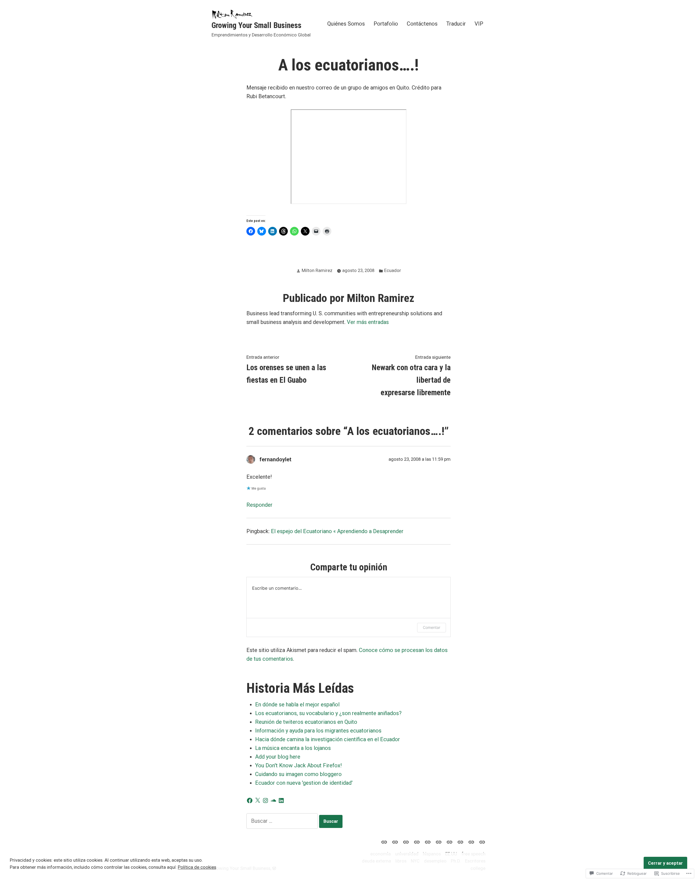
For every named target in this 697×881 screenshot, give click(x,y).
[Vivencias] (471, 841)
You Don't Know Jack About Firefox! (298, 765)
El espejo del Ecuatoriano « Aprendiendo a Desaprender (337, 531)
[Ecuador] (416, 841)
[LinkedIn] (281, 800)
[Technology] (427, 841)
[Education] (385, 841)
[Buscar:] (282, 821)
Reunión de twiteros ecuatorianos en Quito (306, 722)
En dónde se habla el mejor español (297, 704)
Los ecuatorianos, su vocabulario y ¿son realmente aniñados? (328, 713)
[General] (481, 841)
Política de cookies (197, 867)
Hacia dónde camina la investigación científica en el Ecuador (327, 739)
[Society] (395, 841)
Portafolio (386, 24)
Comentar (431, 627)
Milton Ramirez (317, 270)
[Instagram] (265, 800)
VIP (479, 24)
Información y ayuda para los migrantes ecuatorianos (318, 730)
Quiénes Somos (346, 24)
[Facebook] (249, 800)
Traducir (456, 24)
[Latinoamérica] (438, 841)
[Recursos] (449, 841)
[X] (257, 800)
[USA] (406, 841)
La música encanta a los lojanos (293, 748)
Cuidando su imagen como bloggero (298, 774)
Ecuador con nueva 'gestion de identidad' (304, 783)
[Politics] (460, 841)
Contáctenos (422, 24)
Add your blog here (277, 756)
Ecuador (392, 270)
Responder (259, 505)
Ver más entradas (368, 322)
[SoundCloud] (273, 800)
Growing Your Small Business (256, 25)
